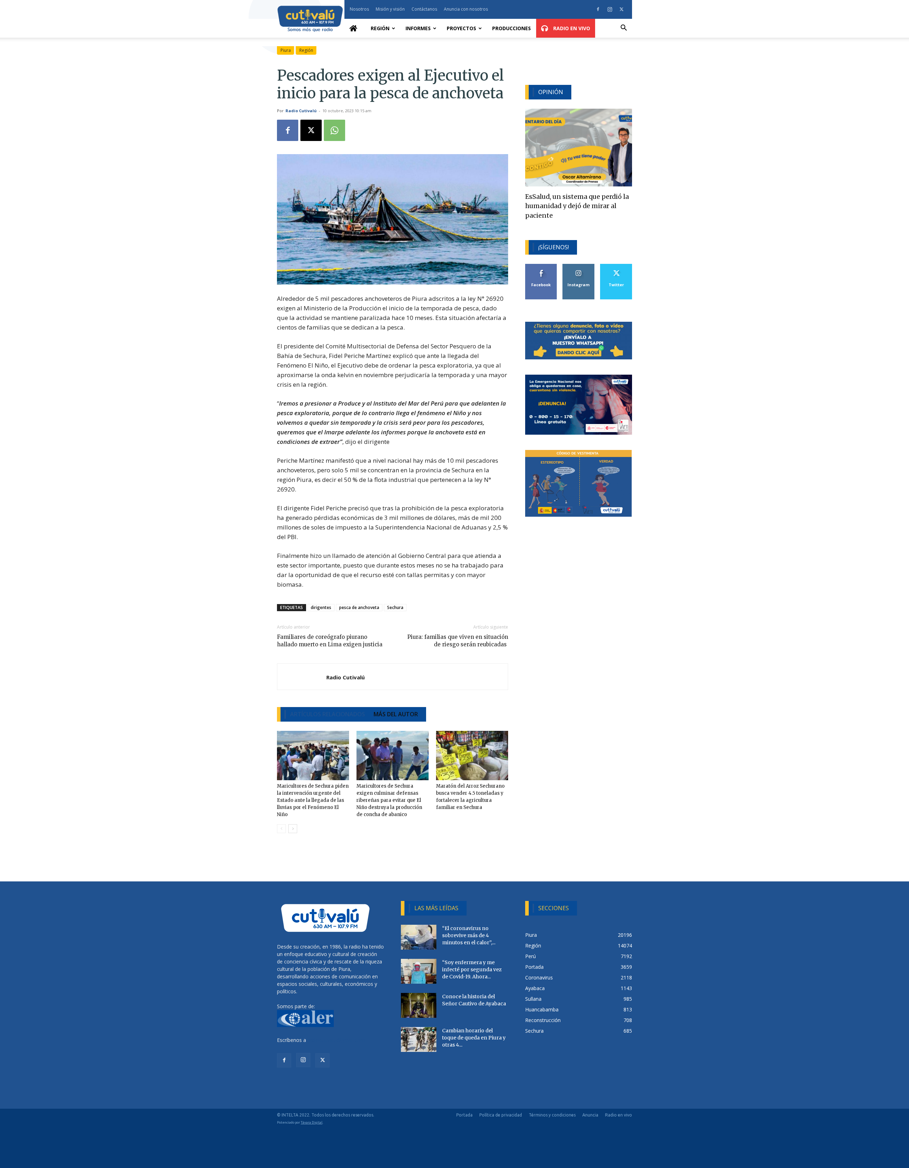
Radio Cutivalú (301, 110)
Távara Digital (311, 1122)
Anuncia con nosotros (466, 9)
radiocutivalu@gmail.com (336, 1040)
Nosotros (359, 9)
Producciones (511, 28)
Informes (418, 28)
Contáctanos (424, 9)
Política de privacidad (500, 1115)
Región (380, 28)
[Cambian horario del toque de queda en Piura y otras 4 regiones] (418, 1039)
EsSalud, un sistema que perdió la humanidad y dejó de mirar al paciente (577, 206)
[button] (623, 28)
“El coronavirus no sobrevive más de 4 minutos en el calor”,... (468, 935)
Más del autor (396, 714)
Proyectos (461, 28)
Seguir (578, 266)
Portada (464, 1115)
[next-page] (292, 828)
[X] (621, 9)
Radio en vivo (618, 1115)
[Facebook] (598, 9)
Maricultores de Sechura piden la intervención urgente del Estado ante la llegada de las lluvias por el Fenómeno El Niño (313, 800)
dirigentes (321, 607)
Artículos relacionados (327, 714)
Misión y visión (390, 9)
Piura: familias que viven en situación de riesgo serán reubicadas (457, 641)
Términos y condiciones (552, 1115)
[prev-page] (281, 828)
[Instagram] (609, 9)
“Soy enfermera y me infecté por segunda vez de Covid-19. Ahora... (472, 969)
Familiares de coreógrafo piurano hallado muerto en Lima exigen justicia (329, 641)
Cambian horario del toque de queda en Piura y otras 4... (474, 1037)
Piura (286, 50)
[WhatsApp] (334, 130)
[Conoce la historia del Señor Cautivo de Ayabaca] (418, 1005)
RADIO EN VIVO (571, 28)
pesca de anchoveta (359, 607)
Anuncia (590, 1115)
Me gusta (541, 266)
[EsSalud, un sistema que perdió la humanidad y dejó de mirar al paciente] (578, 147)
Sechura (395, 607)
